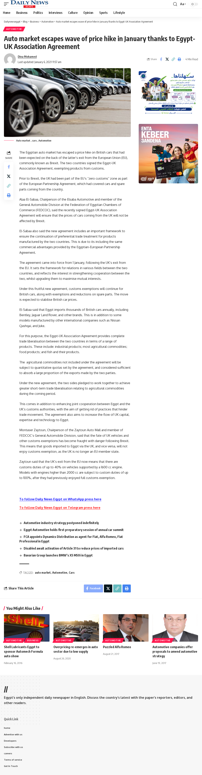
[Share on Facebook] (161, 59)
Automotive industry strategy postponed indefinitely (61, 523)
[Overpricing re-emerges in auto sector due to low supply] (76, 628)
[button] (7, 4)
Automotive (14, 29)
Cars (72, 572)
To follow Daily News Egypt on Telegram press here (59, 508)
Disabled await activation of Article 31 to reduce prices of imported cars (74, 548)
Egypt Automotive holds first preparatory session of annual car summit (74, 530)
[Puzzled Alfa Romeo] (126, 628)
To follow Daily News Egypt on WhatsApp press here (60, 499)
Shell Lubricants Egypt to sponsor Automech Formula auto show (23, 651)
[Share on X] (167, 59)
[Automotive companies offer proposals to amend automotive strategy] (175, 628)
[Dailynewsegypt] (29, 4)
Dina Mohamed (27, 56)
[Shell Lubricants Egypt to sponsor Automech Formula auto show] (27, 628)
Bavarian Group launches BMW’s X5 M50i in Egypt (58, 555)
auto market (43, 572)
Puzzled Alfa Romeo (117, 647)
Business (33, 640)
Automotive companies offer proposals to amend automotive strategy (174, 651)
